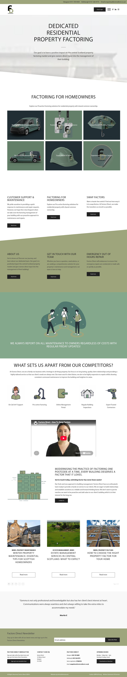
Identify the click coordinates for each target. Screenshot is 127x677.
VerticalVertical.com (63, 674)
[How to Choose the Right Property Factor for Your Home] (103, 533)
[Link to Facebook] (112, 9)
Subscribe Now (112, 640)
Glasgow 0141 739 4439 (71, 2)
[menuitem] (108, 9)
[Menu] (108, 9)
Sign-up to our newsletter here (18, 661)
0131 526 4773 (76, 658)
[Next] (117, 601)
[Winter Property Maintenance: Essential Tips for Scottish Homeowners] (23, 533)
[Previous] (10, 601)
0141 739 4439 (75, 655)
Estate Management (61, 550)
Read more (24, 575)
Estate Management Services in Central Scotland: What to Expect (63, 556)
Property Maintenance (26, 550)
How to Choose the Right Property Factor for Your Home (103, 556)
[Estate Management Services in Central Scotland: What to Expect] (63, 533)
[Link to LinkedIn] (115, 9)
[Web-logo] (10, 9)
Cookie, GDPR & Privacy (95, 674)
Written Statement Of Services (111, 674)
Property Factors (105, 550)
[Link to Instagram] (118, 9)
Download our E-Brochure (106, 661)
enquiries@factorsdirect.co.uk (79, 664)
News (14, 550)
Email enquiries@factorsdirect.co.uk (113, 2)
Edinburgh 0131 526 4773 (90, 2)
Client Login (100, 9)
